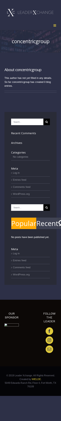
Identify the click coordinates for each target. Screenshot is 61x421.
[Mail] (49, 349)
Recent (47, 223)
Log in (16, 172)
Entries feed (19, 179)
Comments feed (21, 187)
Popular (23, 223)
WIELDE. (36, 379)
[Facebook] (49, 331)
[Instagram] (49, 340)
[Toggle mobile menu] (55, 25)
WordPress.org (21, 194)
